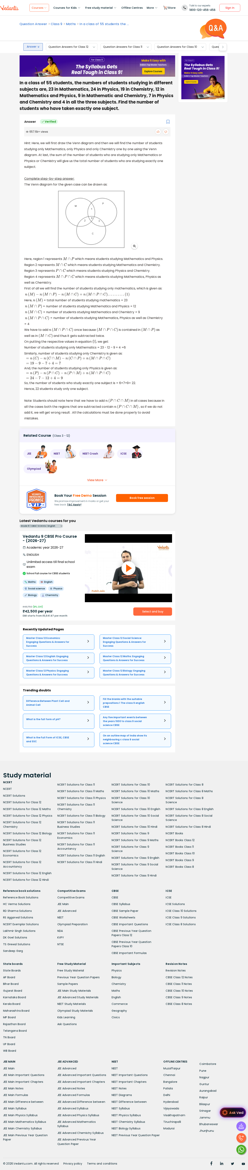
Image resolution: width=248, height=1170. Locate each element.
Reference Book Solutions (20, 897)
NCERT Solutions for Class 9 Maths (135, 840)
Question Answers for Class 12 (68, 47)
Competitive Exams (70, 897)
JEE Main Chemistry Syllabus (22, 1128)
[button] (35, 453)
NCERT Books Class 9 (180, 860)
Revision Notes (176, 970)
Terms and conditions (102, 1164)
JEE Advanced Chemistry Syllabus (80, 1133)
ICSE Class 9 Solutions (180, 917)
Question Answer (33, 24)
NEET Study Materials (71, 1004)
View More (95, 480)
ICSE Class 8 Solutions (180, 924)
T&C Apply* (74, 504)
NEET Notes (119, 1088)
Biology (116, 977)
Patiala (168, 1088)
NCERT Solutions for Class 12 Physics (27, 816)
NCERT (7, 789)
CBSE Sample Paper (125, 911)
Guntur (204, 1084)
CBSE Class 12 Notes (179, 977)
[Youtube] (243, 1164)
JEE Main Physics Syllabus (20, 1115)
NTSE (60, 944)
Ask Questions (67, 1024)
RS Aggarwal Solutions (18, 917)
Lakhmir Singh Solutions (19, 931)
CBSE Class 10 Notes (179, 991)
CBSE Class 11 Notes (179, 984)
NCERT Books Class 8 (180, 867)
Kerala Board (11, 1004)
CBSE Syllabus (121, 904)
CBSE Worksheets (123, 917)
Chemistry (119, 984)
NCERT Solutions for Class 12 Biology (27, 833)
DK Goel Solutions (15, 937)
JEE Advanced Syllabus (72, 1108)
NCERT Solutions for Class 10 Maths (135, 791)
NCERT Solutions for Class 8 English (190, 809)
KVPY (60, 937)
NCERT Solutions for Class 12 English (27, 873)
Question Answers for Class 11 (122, 47)
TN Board (9, 1037)
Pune (202, 1071)
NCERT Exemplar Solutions (21, 924)
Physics (117, 970)
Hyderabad (170, 1102)
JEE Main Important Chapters (23, 1082)
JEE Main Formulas (15, 1095)
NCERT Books (174, 833)
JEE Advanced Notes (71, 1088)
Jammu (204, 1117)
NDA (60, 931)
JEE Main (63, 904)
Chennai (169, 1075)
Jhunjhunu (206, 1131)
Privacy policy (72, 1164)
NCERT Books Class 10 (180, 853)
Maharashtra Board (16, 1011)
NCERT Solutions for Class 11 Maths (80, 791)
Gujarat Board (12, 991)
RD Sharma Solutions (17, 911)
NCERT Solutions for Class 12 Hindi (26, 880)
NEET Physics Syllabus (126, 1115)
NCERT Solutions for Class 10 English (136, 809)
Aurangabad (207, 1091)
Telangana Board (15, 1031)
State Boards (12, 970)
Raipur (203, 1097)
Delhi (166, 1095)
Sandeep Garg (13, 951)
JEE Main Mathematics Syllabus (24, 1122)
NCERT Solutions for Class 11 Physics (81, 798)
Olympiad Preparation (72, 924)
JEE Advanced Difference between (81, 1102)
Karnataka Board (14, 997)
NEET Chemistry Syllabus (128, 1122)
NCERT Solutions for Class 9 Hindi (134, 875)
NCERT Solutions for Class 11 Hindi (79, 862)
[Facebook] (211, 1164)
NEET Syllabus (121, 1108)
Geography (119, 1011)
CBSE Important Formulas (129, 953)
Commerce (120, 1004)
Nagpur (204, 1077)
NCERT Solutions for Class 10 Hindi (135, 827)
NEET (60, 917)
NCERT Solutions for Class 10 (131, 785)
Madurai (168, 1128)
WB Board (9, 1051)
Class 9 (56, 24)
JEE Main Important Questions (24, 1075)
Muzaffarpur (171, 1068)
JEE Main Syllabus (15, 1108)
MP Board (9, 1017)
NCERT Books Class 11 (180, 847)
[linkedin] (221, 1164)
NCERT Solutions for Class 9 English (135, 858)
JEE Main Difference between (23, 1102)
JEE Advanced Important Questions (81, 1075)
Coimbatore (207, 1064)
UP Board (9, 1044)
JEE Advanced (66, 911)
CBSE (115, 897)
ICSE (168, 897)
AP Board (9, 977)
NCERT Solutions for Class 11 (76, 785)
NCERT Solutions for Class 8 (184, 785)
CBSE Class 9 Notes (179, 997)
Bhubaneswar (208, 1124)
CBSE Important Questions (130, 924)
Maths (71, 24)
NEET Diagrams (122, 1095)
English (116, 997)
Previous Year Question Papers (78, 977)
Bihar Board (11, 984)
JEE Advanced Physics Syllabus (78, 1115)
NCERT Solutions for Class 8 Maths (189, 791)
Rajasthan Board (14, 1024)
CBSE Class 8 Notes (179, 1004)
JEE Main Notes (13, 1088)
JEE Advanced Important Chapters (81, 1082)
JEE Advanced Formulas (73, 1095)
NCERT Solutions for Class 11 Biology (81, 816)
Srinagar (205, 1111)
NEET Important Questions (130, 1075)
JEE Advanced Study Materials (78, 997)
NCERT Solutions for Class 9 (130, 833)
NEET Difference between (129, 1102)
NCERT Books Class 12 (180, 840)
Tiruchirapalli (172, 1122)
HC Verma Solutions (17, 904)
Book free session (142, 498)
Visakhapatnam (174, 1115)
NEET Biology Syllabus (126, 1128)
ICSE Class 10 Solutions (181, 911)
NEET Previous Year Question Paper (136, 1135)
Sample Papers (67, 984)
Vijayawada (171, 1108)
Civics (116, 1017)
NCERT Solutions (14, 796)
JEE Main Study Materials (74, 991)
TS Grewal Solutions (16, 944)
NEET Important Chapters (129, 1082)
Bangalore (170, 1082)
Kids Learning (66, 1017)
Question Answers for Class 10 (177, 47)
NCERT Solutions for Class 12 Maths (27, 809)
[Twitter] (232, 1164)
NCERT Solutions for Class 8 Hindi (188, 827)
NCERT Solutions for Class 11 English (81, 855)
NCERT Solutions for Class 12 (22, 802)
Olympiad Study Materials (75, 1011)
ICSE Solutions (175, 904)
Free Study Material (70, 970)
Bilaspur (204, 1104)
